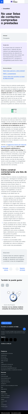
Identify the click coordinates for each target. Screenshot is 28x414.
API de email (3, 357)
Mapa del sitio (4, 389)
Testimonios (3, 374)
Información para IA (5, 397)
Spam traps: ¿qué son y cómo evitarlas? (14, 71)
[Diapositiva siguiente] (7, 285)
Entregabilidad (6, 8)
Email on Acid (4, 401)
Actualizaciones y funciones (7, 353)
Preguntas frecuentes (5, 381)
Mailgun (2, 399)
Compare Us (3, 383)
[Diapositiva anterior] (2, 285)
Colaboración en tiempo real (7, 364)
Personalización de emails (6, 366)
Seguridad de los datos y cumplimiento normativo (11, 369)
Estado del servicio (5, 380)
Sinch (2, 403)
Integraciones (4, 355)
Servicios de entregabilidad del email (8, 368)
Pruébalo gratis (4, 406)
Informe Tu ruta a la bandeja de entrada (9, 385)
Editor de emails (4, 360)
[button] (26, 1)
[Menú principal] (1, 1)
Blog (2, 387)
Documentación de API (6, 378)
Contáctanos (3, 404)
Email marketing (4, 358)
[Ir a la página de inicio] (14, 2)
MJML (2, 362)
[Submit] (24, 329)
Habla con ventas (6, 323)
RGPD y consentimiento (9, 73)
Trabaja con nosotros (5, 395)
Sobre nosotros (4, 393)
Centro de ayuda (4, 376)
